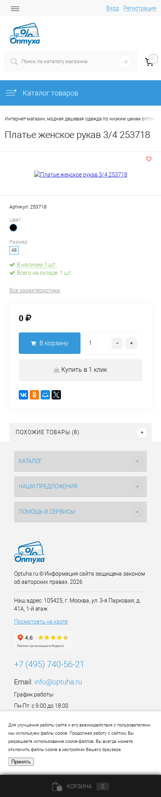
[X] (56, 394)
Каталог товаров (49, 93)
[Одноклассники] (34, 394)
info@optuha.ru (58, 682)
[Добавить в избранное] (149, 159)
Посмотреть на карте (41, 622)
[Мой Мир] (45, 394)
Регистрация (139, 8)
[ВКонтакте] (23, 394)
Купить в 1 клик (84, 369)
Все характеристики (34, 290)
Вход (112, 8)
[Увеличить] (80, 174)
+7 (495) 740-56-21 (49, 664)
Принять (21, 762)
